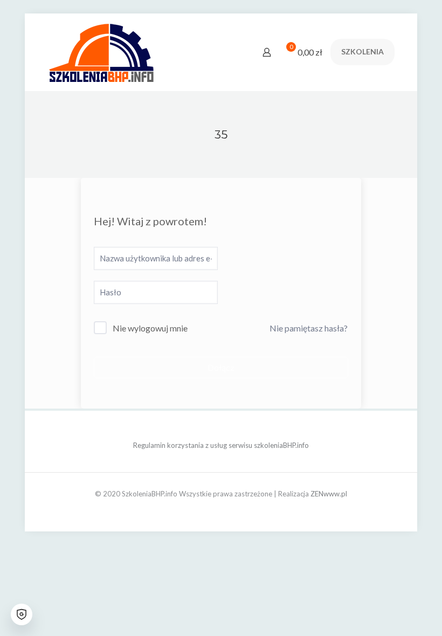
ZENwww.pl (328, 493)
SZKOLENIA (362, 51)
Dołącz (221, 367)
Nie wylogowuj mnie (150, 328)
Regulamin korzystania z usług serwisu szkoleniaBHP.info (221, 445)
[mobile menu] (229, 52)
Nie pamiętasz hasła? (309, 328)
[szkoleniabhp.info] (101, 52)
